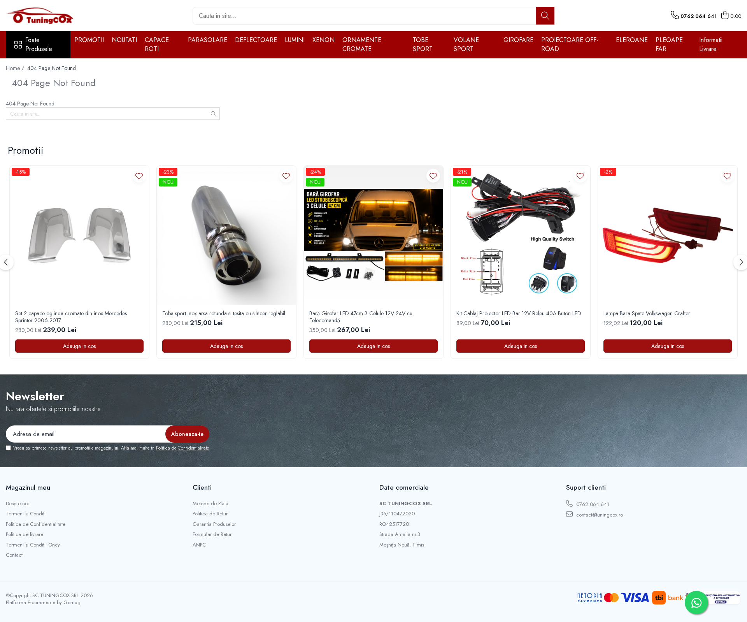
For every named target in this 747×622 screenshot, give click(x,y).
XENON (323, 39)
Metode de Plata (210, 503)
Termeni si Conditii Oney (33, 544)
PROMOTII (89, 39)
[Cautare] (545, 16)
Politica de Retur (210, 513)
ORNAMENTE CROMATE (361, 44)
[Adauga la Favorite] (139, 176)
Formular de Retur (212, 534)
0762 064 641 (592, 504)
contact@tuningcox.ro (599, 514)
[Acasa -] (45, 15)
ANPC (199, 544)
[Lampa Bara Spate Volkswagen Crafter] (667, 235)
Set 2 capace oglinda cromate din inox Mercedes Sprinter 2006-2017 (71, 317)
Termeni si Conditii (26, 513)
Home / (16, 68)
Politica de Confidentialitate (182, 448)
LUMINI (295, 39)
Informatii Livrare (710, 44)
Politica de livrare (24, 534)
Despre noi (17, 503)
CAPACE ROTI (157, 44)
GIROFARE (518, 39)
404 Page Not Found (51, 68)
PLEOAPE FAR (669, 44)
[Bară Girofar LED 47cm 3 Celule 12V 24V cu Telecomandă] (373, 235)
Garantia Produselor (214, 524)
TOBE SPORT (423, 44)
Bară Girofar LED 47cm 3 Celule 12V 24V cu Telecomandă (360, 317)
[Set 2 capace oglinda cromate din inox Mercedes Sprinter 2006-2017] (79, 235)
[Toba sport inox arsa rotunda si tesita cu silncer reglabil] (226, 235)
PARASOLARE (207, 39)
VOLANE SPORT (466, 44)
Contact (14, 555)
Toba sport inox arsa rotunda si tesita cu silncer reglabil (223, 313)
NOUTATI (124, 39)
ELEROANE (632, 39)
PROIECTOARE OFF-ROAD (569, 44)
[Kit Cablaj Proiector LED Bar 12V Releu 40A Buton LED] (520, 235)
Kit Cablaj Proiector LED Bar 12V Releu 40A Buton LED (518, 313)
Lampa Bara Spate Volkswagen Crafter (646, 313)
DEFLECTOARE (256, 39)
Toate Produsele (38, 44)
